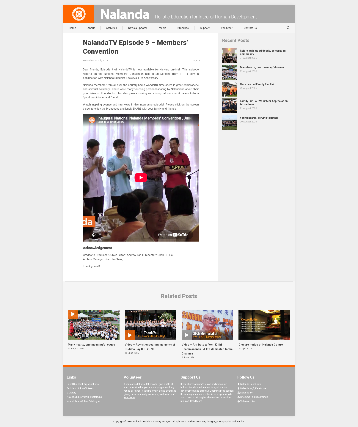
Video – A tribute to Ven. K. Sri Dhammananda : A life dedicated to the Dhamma (207, 349)
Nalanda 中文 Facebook (253, 388)
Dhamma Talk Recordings (254, 397)
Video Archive (247, 401)
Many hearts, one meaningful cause (91, 344)
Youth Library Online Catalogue (83, 401)
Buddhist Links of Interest (80, 388)
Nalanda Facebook (250, 384)
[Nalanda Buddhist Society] (125, 14)
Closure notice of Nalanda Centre (260, 344)
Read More (129, 397)
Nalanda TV (246, 392)
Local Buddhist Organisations (83, 384)
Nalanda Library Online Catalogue (84, 397)
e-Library (71, 392)
